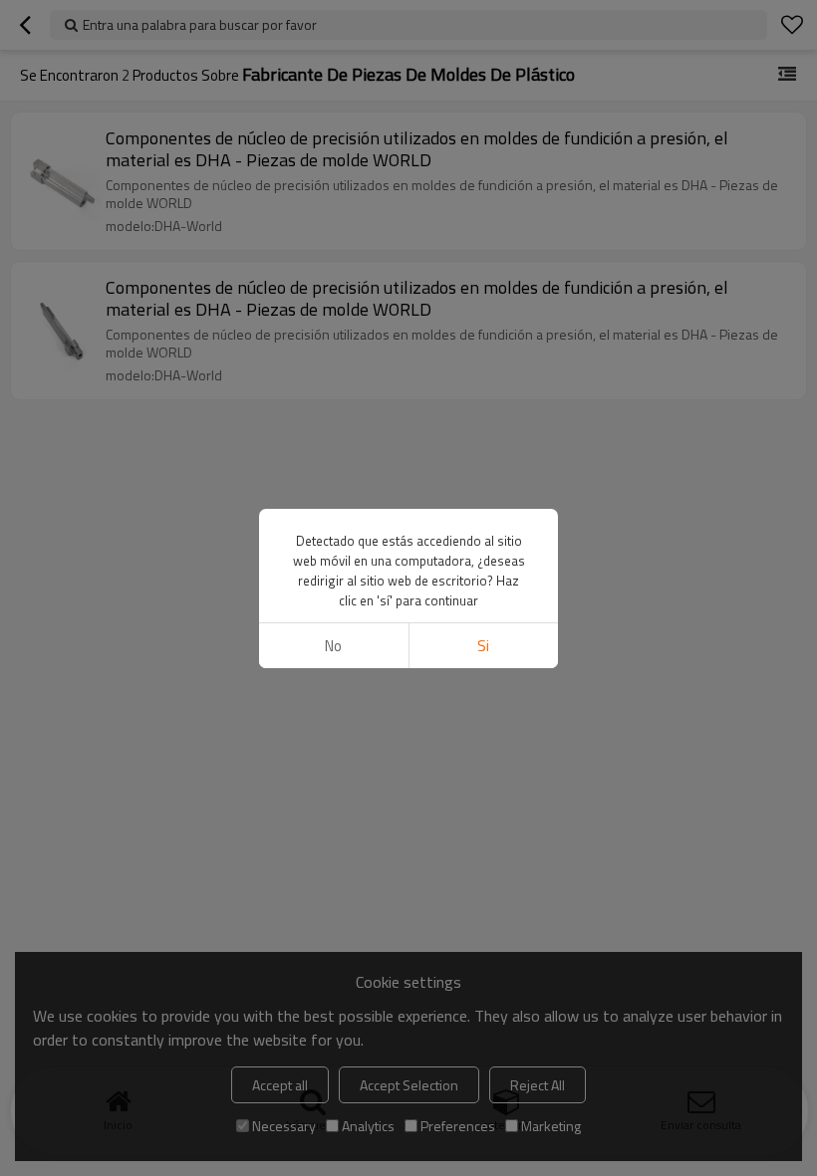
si (483, 645)
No (333, 645)
